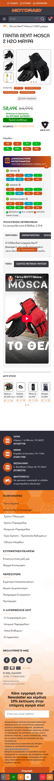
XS (10, 175)
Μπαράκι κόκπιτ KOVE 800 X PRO (45, 394)
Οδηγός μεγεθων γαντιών (31, 264)
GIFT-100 (18, 88)
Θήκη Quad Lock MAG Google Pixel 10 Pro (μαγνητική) (33, 394)
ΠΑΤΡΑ (13, 171)
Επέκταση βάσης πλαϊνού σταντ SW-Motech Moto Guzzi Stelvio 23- (20, 394)
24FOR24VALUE (10, 92)
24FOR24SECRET (27, 92)
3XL (28, 179)
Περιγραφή (11, 235)
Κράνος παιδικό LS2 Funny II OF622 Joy (8, 394)
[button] (42, 19)
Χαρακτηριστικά (30, 235)
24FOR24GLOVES (33, 88)
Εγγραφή (27, 771)
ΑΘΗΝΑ (14, 185)
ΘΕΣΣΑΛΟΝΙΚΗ (17, 199)
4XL (37, 179)
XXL (19, 179)
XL (10, 179)
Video (8, 264)
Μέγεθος (7, 138)
